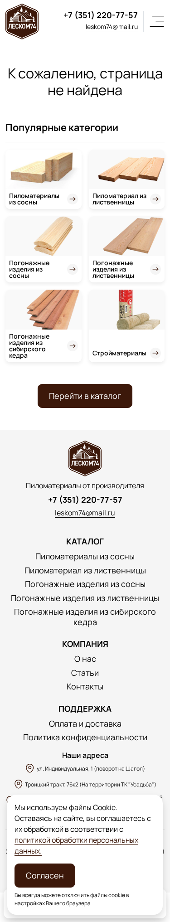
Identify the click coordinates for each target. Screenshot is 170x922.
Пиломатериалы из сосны (34, 198)
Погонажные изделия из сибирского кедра (29, 345)
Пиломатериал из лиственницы (119, 198)
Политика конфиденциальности (85, 737)
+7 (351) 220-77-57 (100, 15)
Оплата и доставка (85, 723)
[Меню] (157, 21)
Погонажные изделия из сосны (29, 269)
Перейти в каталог (85, 395)
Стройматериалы (119, 353)
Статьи (85, 673)
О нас (85, 659)
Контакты (85, 686)
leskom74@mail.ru (112, 26)
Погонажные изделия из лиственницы (113, 269)
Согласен (45, 875)
